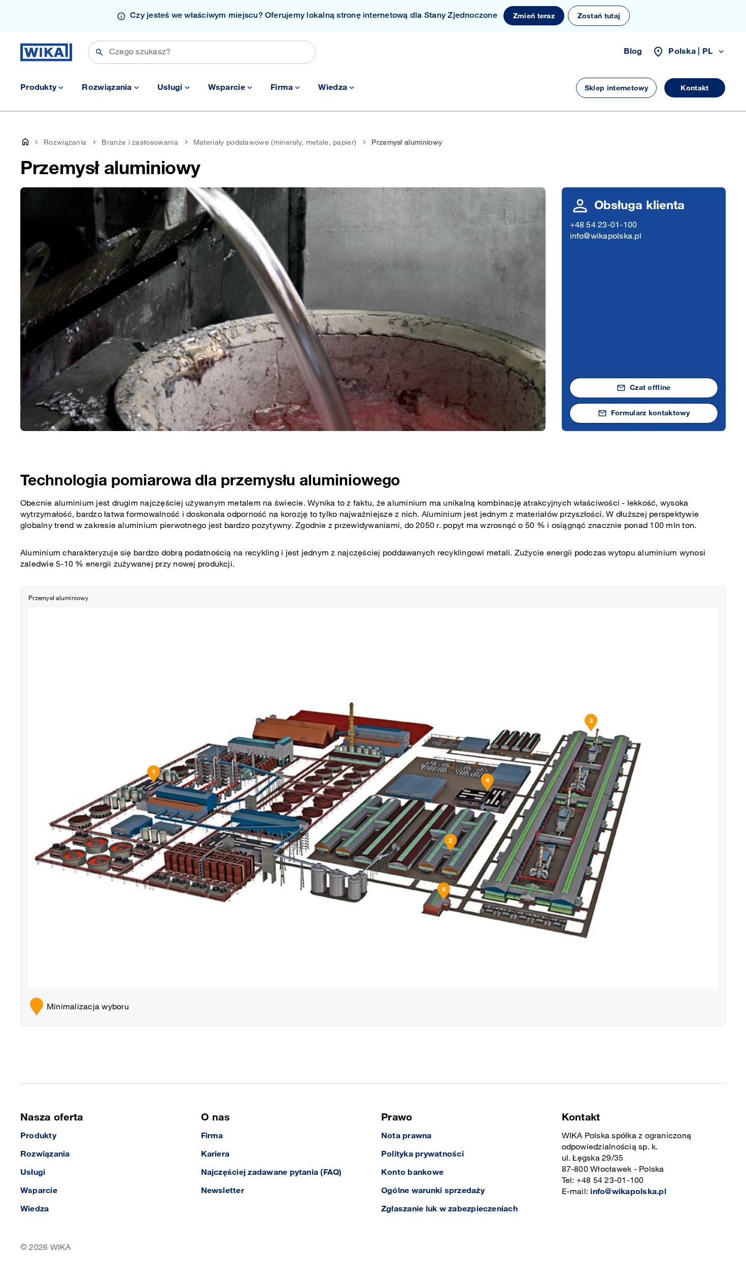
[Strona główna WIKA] (46, 52)
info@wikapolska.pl (605, 236)
